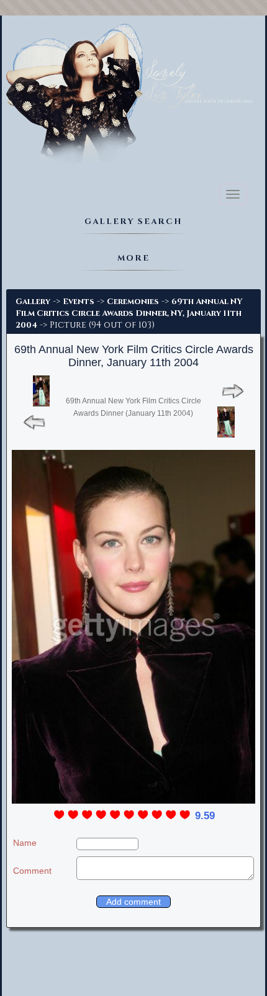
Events (78, 301)
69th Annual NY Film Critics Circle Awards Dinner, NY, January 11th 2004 (129, 313)
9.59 (205, 816)
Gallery (33, 301)
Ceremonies (133, 301)
